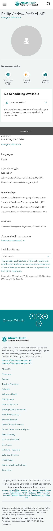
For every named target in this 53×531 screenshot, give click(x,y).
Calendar (6, 389)
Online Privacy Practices (12, 424)
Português (45, 493)
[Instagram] (39, 323)
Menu (5, 2)
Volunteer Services (10, 455)
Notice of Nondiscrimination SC (16, 363)
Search (47, 1)
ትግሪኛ (28, 495)
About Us (6, 369)
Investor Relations (10, 404)
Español (5, 490)
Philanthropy (7, 460)
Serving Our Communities (14, 409)
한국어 (24, 493)
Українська (35, 495)
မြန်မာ (17, 490)
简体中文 (24, 490)
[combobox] (26, 102)
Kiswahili (22, 495)
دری (29, 490)
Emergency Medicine (11, 144)
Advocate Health (9, 394)
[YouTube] (45, 316)
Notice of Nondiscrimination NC (17, 360)
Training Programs (10, 384)
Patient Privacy (8, 434)
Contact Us (7, 470)
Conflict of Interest (10, 439)
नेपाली (38, 493)
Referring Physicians (11, 450)
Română (6, 495)
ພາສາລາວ (32, 493)
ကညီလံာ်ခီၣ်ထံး (15, 493)
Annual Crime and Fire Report (15, 429)
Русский (14, 495)
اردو (43, 495)
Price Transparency (10, 414)
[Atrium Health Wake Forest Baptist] (26, 340)
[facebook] (32, 316)
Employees (7, 445)
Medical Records (9, 419)
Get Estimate (8, 399)
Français (35, 490)
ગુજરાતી (42, 490)
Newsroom (7, 374)
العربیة (11, 490)
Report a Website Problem (14, 465)
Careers (5, 379)
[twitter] (39, 316)
